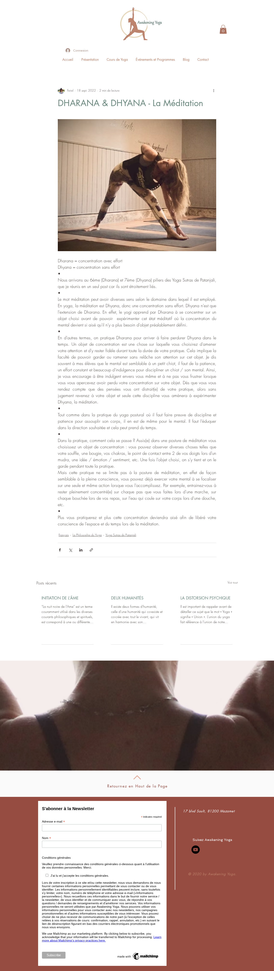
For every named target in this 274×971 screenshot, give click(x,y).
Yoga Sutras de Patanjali (121, 535)
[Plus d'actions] (213, 90)
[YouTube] (195, 849)
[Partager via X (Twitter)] (70, 550)
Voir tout (233, 582)
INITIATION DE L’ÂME (60, 597)
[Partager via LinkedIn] (81, 550)
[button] (223, 29)
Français (64, 535)
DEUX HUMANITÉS (127, 597)
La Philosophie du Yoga (87, 535)
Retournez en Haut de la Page (137, 786)
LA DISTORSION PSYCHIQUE (205, 597)
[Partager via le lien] (91, 550)
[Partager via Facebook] (60, 550)
